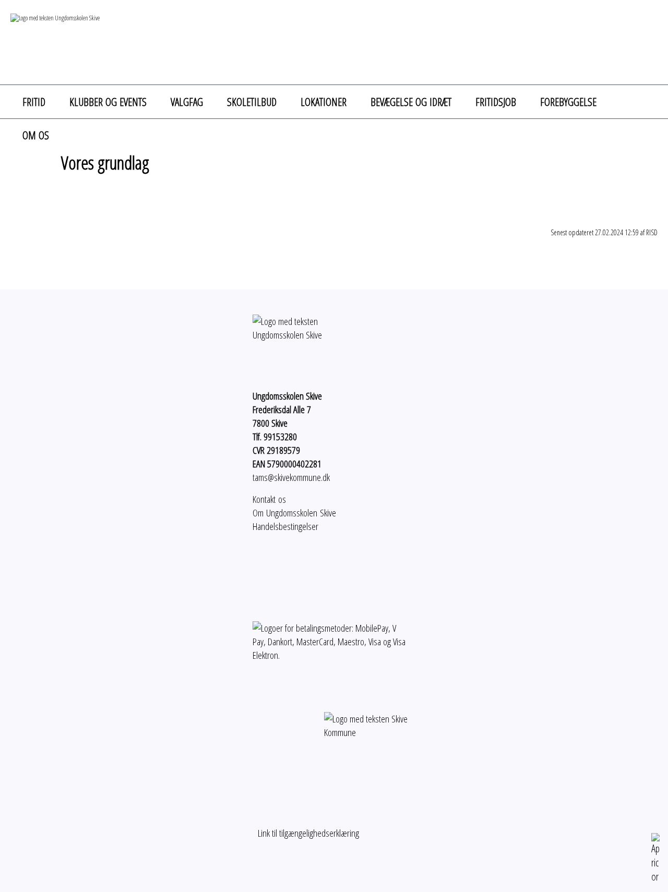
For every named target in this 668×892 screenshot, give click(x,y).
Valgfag (187, 101)
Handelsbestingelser (285, 526)
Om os (35, 135)
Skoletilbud (252, 101)
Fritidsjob (495, 101)
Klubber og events (108, 101)
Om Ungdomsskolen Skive (294, 513)
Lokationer (324, 101)
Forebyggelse (568, 101)
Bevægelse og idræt (411, 101)
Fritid (33, 101)
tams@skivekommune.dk (291, 477)
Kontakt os (269, 499)
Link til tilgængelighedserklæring (306, 833)
